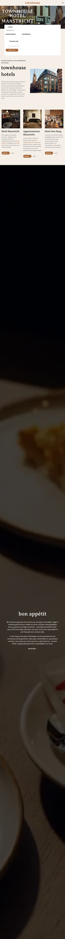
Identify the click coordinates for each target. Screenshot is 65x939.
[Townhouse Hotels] (32, 3)
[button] (63, 3)
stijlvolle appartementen (30, 142)
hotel (17, 143)
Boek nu (12, 50)
